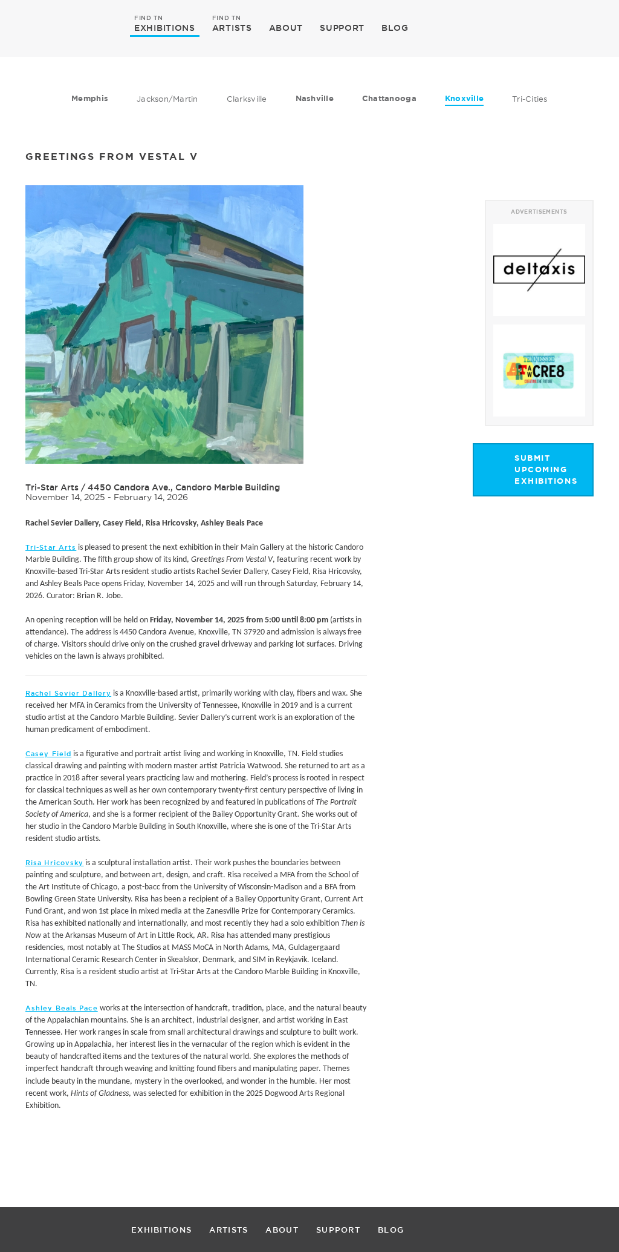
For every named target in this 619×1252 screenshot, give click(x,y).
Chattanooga (389, 98)
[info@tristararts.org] (581, 28)
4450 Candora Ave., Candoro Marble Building (184, 487)
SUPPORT (342, 28)
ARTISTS (232, 27)
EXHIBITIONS (164, 27)
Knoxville (464, 98)
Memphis (89, 98)
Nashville (315, 98)
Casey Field (48, 753)
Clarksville (247, 98)
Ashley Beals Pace (61, 1008)
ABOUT (286, 28)
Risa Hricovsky (54, 862)
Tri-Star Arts (52, 487)
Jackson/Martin (167, 98)
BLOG (395, 28)
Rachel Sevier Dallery (68, 693)
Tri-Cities (530, 98)
